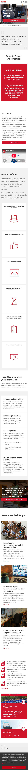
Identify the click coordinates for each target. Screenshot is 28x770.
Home (4, 25)
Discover (3, 745)
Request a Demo (14, 20)
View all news (4, 688)
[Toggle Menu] (26, 2)
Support (3, 751)
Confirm (14, 767)
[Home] (3, 2)
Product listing (4, 748)
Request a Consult (13, 142)
